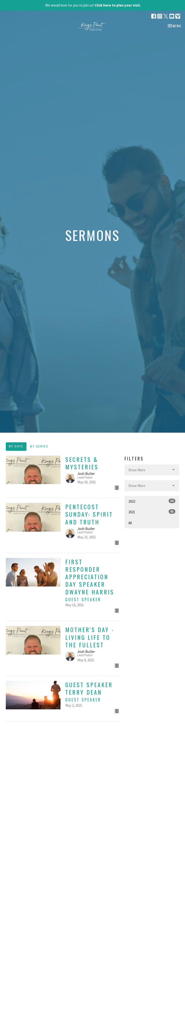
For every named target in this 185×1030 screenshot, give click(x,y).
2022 (151, 501)
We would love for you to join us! (93, 5)
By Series (39, 446)
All (130, 523)
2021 (151, 511)
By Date (16, 446)
